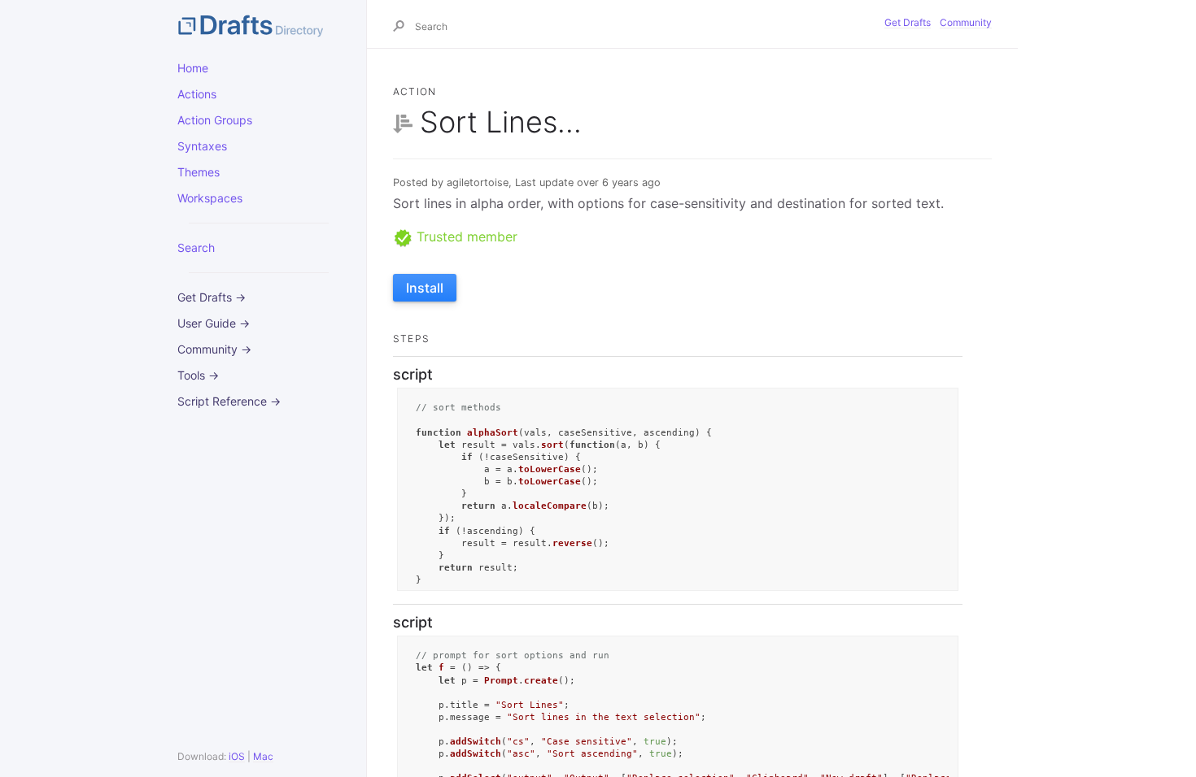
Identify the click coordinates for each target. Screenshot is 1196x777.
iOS (237, 756)
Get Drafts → (211, 297)
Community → (214, 349)
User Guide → (213, 323)
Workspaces (209, 198)
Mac (263, 756)
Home (192, 68)
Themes (198, 172)
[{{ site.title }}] (258, 24)
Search (196, 247)
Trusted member (464, 236)
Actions (196, 94)
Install (424, 288)
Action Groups (214, 120)
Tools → (198, 375)
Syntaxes (202, 146)
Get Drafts (907, 22)
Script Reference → (229, 401)
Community (966, 22)
